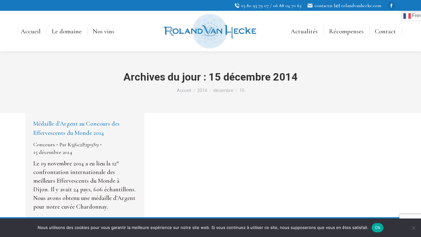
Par (79, 144)
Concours (44, 144)
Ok (377, 227)
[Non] (413, 228)
